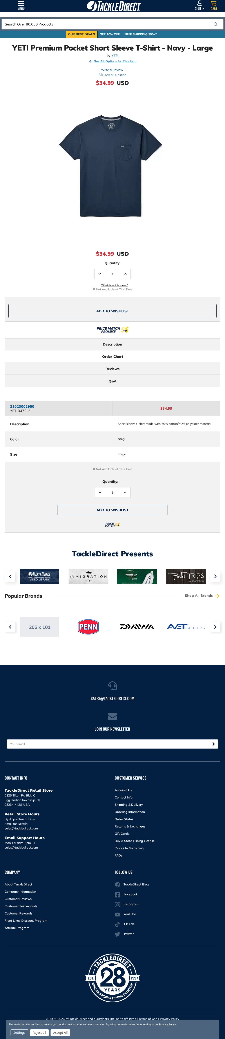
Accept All (60, 1032)
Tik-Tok (128, 924)
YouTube (129, 914)
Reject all (39, 1032)
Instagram (130, 904)
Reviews (112, 369)
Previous (10, 576)
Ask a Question (115, 75)
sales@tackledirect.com (21, 828)
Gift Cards (122, 834)
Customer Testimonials (21, 906)
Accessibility (123, 790)
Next (215, 576)
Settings (19, 1032)
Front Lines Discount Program (26, 921)
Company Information (20, 892)
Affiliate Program (17, 928)
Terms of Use (148, 1019)
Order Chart (112, 356)
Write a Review (112, 70)
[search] (215, 24)
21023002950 (22, 406)
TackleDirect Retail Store (29, 790)
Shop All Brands (199, 595)
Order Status (124, 819)
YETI (115, 55)
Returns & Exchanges (130, 826)
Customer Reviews (18, 899)
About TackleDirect (18, 884)
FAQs (118, 855)
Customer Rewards (19, 913)
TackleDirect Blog (136, 884)
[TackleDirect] (114, 6)
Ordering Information (130, 812)
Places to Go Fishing (129, 848)
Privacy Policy (169, 1019)
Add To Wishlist (112, 311)
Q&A (112, 381)
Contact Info (123, 797)
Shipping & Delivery (129, 805)
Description (112, 344)
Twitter (128, 934)
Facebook (130, 894)
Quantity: (112, 263)
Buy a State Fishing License (135, 841)
